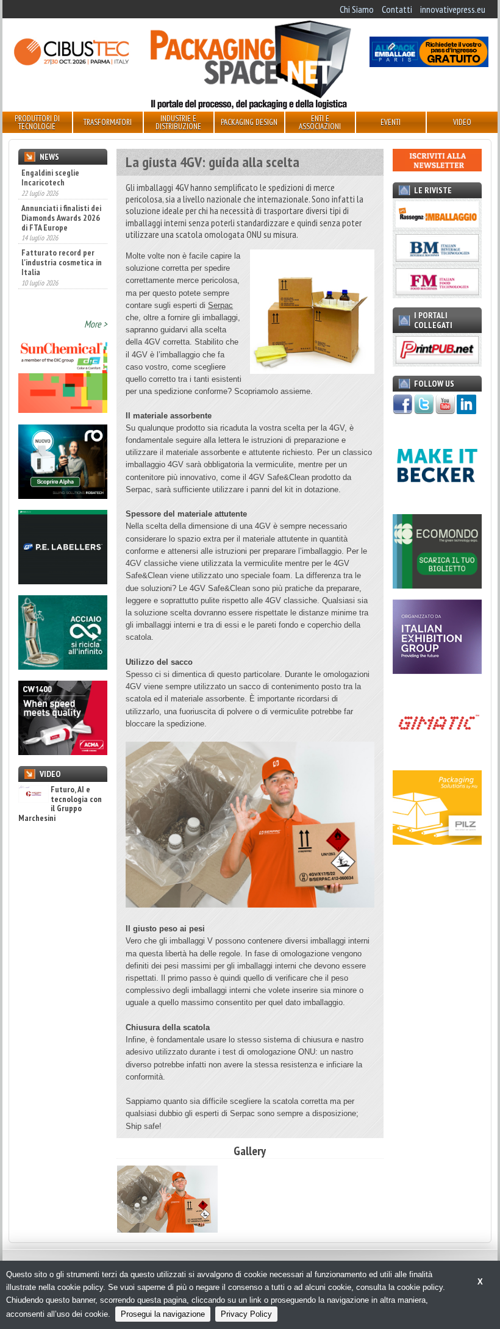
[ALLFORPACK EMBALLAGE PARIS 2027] (429, 63)
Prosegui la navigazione (163, 1314)
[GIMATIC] (437, 756)
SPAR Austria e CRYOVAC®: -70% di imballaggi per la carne (61, 290)
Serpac (220, 305)
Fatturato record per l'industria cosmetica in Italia (61, 245)
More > (95, 324)
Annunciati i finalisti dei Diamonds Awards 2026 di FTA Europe (61, 200)
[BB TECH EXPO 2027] (437, 670)
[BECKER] (437, 499)
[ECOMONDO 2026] (437, 585)
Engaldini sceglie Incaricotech (50, 177)
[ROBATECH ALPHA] (62, 495)
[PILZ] (437, 841)
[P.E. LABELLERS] (62, 581)
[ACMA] (62, 751)
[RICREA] (62, 666)
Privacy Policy (246, 1314)
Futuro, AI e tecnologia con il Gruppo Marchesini (60, 804)
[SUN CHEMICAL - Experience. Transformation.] (62, 409)
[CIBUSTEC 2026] (71, 63)
